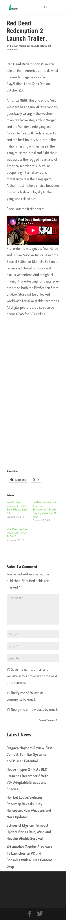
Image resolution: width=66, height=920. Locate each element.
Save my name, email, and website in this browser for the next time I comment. (32, 676)
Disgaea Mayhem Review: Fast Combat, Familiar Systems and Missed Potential (29, 754)
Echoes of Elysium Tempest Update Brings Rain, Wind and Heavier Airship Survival (29, 832)
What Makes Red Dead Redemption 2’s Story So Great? (17, 533)
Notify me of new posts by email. (34, 709)
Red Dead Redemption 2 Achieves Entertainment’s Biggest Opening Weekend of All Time (44, 509)
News (44, 45)
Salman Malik (17, 45)
